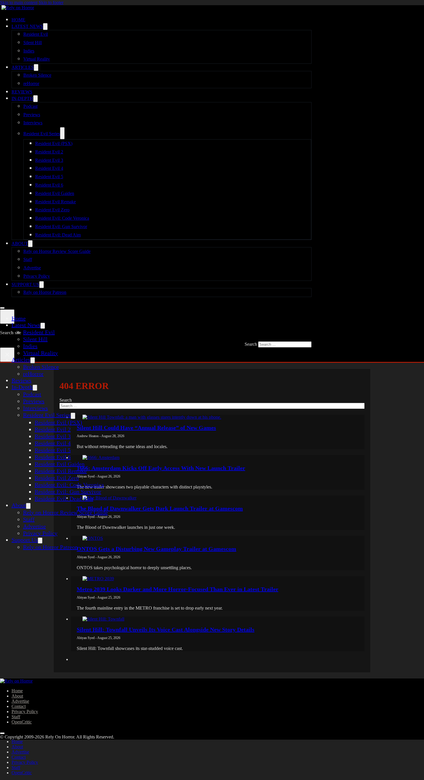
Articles (23, 67)
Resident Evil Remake (55, 201)
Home (18, 19)
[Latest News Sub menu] (45, 26)
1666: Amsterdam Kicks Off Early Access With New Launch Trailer (161, 468)
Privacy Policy (36, 276)
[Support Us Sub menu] (41, 284)
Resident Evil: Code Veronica (62, 218)
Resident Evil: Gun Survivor (61, 226)
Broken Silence (37, 75)
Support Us (25, 284)
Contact (19, 706)
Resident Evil (35, 34)
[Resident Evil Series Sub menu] (62, 133)
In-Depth (22, 98)
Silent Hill (32, 42)
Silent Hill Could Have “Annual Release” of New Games (146, 427)
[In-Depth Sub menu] (35, 98)
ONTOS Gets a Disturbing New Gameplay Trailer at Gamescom (156, 549)
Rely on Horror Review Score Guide (57, 251)
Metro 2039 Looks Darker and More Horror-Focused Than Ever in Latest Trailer (177, 589)
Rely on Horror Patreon (44, 292)
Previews (31, 114)
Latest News (27, 26)
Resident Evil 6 (49, 185)
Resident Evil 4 (49, 168)
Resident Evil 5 (49, 176)
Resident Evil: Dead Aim (58, 234)
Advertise (32, 267)
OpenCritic (22, 721)
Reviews (22, 91)
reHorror (31, 83)
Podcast (30, 106)
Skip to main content (18, 2)
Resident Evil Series (41, 133)
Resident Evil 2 (49, 151)
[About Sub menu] (30, 243)
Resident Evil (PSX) (53, 143)
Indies (28, 50)
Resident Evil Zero (52, 209)
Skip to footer (51, 2)
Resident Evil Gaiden (54, 193)
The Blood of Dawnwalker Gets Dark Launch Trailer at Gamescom (160, 508)
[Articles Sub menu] (36, 67)
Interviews (32, 122)
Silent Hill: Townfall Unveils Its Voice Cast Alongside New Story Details (165, 629)
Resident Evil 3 (49, 160)
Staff (27, 259)
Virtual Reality (36, 59)
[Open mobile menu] (2, 308)
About (20, 243)
